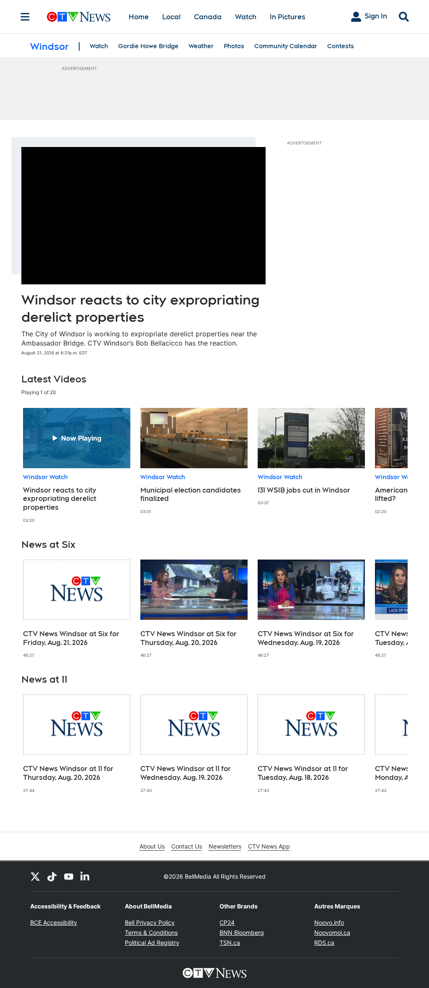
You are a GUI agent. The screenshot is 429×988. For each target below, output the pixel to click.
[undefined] (76, 465)
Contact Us (186, 846)
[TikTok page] (52, 876)
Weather (201, 46)
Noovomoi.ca (332, 932)
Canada (208, 17)
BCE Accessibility (53, 922)
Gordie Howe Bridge (148, 46)
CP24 (227, 922)
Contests (340, 46)
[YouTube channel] (69, 876)
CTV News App (269, 846)
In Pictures (287, 17)
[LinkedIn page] (85, 876)
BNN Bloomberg (242, 932)
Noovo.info (329, 922)
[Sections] (25, 16)
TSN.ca (230, 942)
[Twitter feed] (35, 876)
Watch (245, 17)
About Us (152, 846)
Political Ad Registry (152, 942)
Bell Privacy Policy (150, 922)
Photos (234, 46)
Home (139, 17)
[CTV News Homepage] (78, 17)
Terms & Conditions (151, 932)
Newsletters (225, 846)
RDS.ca (324, 942)
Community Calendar (285, 46)
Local (171, 17)
